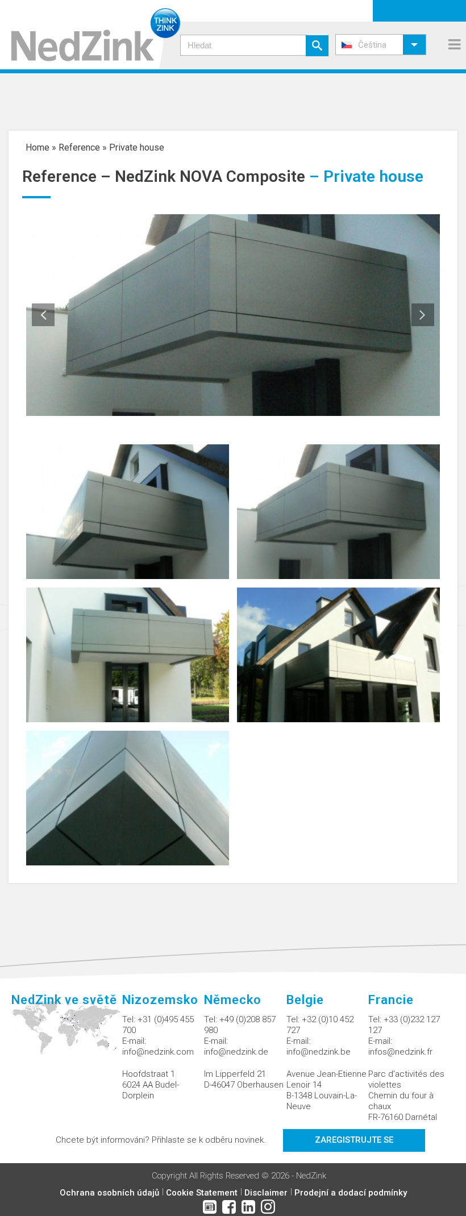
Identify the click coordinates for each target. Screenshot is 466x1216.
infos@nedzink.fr (400, 1052)
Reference (79, 147)
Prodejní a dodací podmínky (350, 1192)
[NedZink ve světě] (66, 1034)
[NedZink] (90, 34)
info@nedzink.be (318, 1052)
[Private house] (127, 511)
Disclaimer (266, 1192)
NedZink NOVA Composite (210, 176)
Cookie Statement (202, 1192)
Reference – (68, 176)
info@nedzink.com (158, 1052)
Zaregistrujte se (354, 1140)
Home (37, 147)
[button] (380, 44)
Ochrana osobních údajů (109, 1192)
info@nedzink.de (236, 1052)
